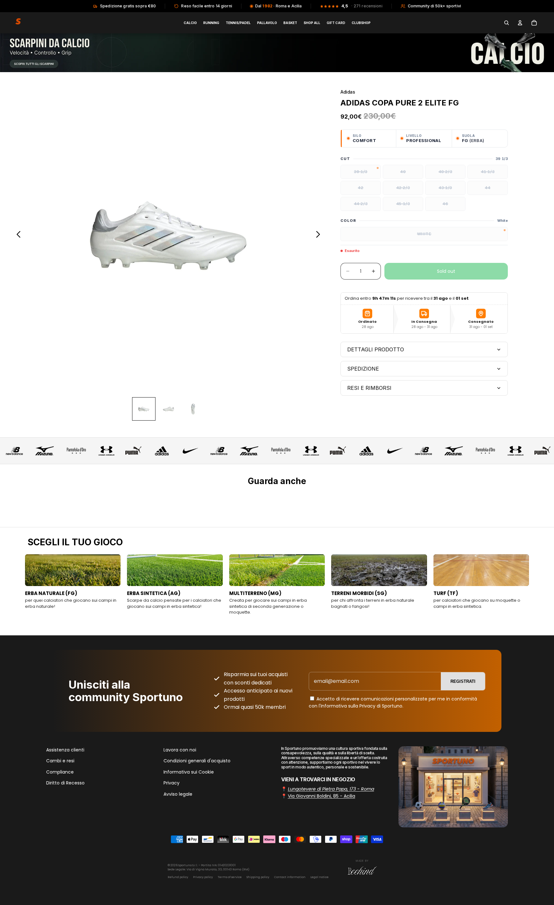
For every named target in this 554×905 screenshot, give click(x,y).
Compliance (60, 772)
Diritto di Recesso (65, 783)
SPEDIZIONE (363, 368)
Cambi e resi (60, 761)
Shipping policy (258, 877)
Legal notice (319, 877)
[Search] (506, 23)
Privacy (172, 783)
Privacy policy (203, 877)
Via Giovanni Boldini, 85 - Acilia (321, 796)
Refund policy (178, 877)
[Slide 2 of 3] (168, 409)
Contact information (290, 877)
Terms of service (230, 877)
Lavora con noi (180, 750)
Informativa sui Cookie (189, 772)
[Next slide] (320, 236)
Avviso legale (178, 794)
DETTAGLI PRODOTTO (375, 349)
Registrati (462, 681)
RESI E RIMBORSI (369, 388)
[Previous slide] (17, 236)
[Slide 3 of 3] (193, 409)
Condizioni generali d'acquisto (197, 761)
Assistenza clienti (65, 750)
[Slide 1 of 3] (144, 409)
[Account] (520, 23)
